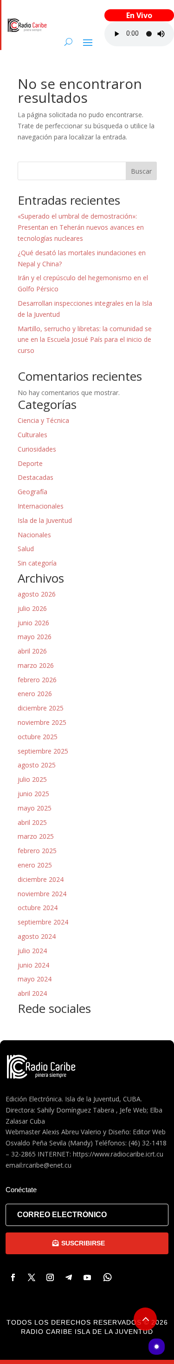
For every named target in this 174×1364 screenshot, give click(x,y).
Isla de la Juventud (45, 520)
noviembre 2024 (42, 893)
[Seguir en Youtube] (87, 1277)
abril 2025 (32, 822)
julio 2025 (32, 779)
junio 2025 (33, 793)
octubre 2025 (38, 736)
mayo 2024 (35, 978)
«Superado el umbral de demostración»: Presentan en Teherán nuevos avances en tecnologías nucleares (81, 227)
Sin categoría (37, 563)
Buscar (141, 171)
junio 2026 (33, 622)
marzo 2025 (36, 836)
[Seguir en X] (31, 1277)
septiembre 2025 (43, 751)
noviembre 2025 (42, 722)
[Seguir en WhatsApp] (107, 1277)
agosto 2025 (37, 765)
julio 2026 (32, 608)
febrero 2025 (37, 850)
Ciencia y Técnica (43, 420)
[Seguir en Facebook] (13, 1277)
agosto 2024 (37, 936)
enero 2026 (35, 693)
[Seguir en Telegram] (68, 1277)
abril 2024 (32, 993)
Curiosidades (37, 449)
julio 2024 (32, 950)
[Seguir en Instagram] (50, 1277)
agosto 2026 (37, 594)
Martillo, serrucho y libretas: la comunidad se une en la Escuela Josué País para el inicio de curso (85, 339)
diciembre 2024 (41, 879)
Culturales (32, 434)
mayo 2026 (35, 636)
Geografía (32, 491)
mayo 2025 (35, 808)
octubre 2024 (38, 907)
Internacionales (41, 506)
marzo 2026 (36, 665)
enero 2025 (35, 865)
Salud (26, 548)
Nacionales (34, 534)
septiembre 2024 (43, 922)
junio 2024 (33, 965)
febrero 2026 (37, 679)
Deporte (30, 463)
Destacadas (35, 477)
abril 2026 (32, 651)
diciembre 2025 (41, 708)
